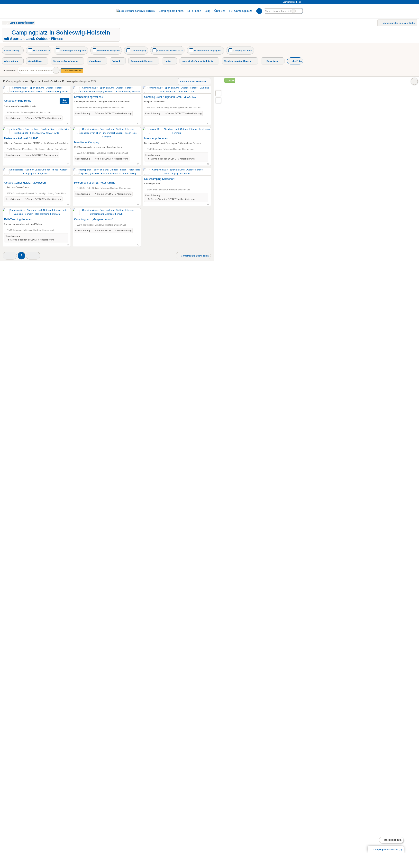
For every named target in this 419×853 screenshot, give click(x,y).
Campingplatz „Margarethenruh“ (93, 219)
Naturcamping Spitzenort (159, 178)
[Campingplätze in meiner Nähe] (218, 100)
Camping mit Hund (242, 50)
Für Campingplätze (240, 10)
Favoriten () (387, 849)
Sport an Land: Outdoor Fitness (35, 70)
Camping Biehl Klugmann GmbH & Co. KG (170, 96)
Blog (207, 10)
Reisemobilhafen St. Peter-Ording (94, 182)
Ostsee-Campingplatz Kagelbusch (25, 182)
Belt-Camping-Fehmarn (18, 219)
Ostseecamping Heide (17, 100)
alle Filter (296, 61)
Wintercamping (138, 50)
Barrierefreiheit (392, 839)
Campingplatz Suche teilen (194, 255)
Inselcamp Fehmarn (156, 138)
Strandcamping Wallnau (88, 96)
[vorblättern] (62, 91)
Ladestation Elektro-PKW (170, 50)
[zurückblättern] (11, 91)
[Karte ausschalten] (414, 81)
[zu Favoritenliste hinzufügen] (7, 90)
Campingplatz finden (171, 10)
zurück (231, 80)
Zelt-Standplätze (41, 50)
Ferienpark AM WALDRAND (21, 138)
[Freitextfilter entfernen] (293, 11)
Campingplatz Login (291, 2)
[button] (10, 255)
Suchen (300, 11)
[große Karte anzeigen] (218, 93)
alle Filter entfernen (73, 70)
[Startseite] (4, 23)
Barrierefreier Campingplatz (208, 50)
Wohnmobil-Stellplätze (108, 50)
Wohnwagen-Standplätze (73, 50)
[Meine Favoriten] (259, 11)
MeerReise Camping (86, 142)
